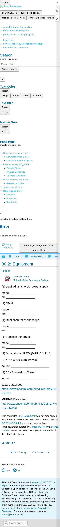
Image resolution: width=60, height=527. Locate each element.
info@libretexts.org (13, 514)
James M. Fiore (21, 276)
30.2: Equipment (26, 416)
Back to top (7, 443)
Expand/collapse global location (56, 256)
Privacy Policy (9, 508)
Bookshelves (36, 256)
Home (16, 256)
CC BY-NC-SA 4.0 (11, 423)
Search (6, 523)
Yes (8, 470)
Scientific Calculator (16, 175)
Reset (5, 91)
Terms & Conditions (26, 508)
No (19, 470)
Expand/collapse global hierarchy (5, 256)
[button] (11, 198)
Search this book (8, 59)
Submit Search (9, 69)
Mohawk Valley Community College (30, 280)
